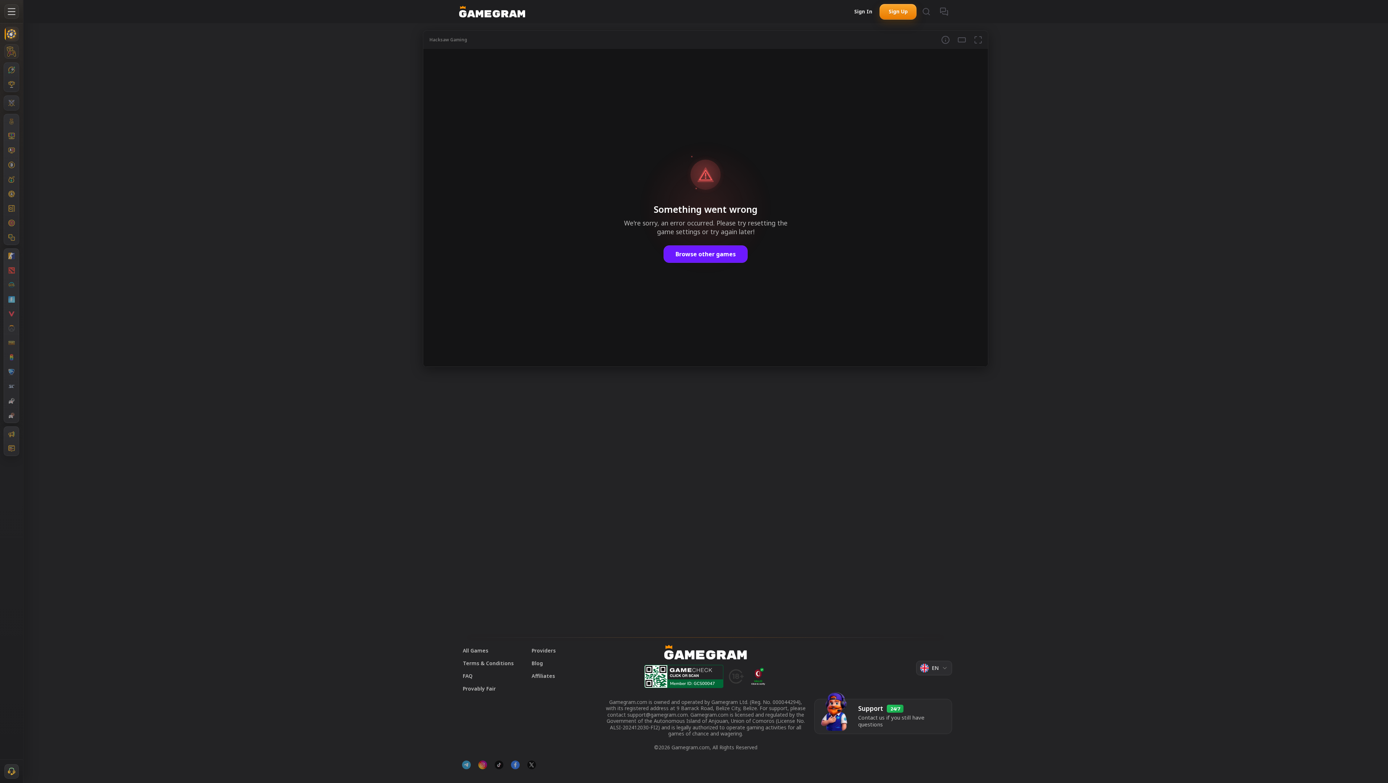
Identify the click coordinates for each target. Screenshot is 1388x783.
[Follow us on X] (531, 765)
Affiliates (543, 675)
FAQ (468, 675)
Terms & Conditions (488, 663)
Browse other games (706, 254)
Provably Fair (479, 688)
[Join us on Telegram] (466, 765)
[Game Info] (945, 40)
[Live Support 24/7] (11, 771)
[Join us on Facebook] (515, 765)
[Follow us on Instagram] (482, 765)
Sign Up (898, 11)
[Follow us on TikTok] (499, 765)
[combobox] (934, 668)
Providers (544, 650)
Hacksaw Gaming (448, 40)
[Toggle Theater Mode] (962, 40)
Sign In (863, 11)
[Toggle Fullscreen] (978, 40)
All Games (475, 650)
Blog (537, 663)
